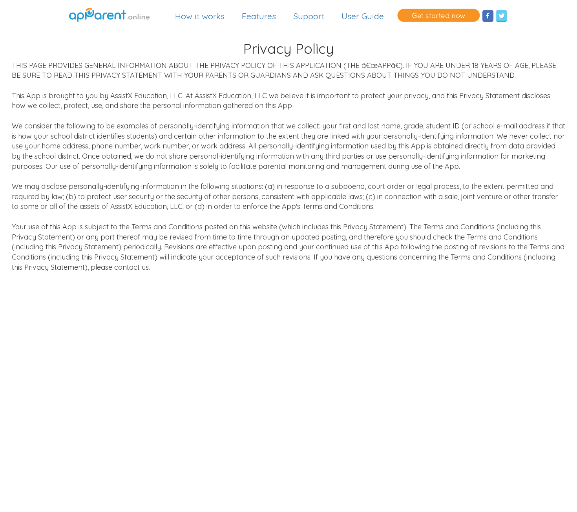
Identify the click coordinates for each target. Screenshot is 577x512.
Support (308, 16)
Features (259, 16)
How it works (200, 16)
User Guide (362, 16)
